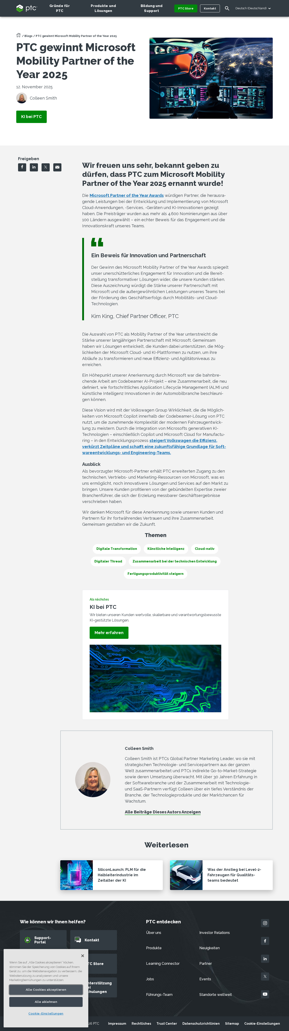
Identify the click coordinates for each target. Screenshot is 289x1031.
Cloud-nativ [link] (204, 549)
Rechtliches (141, 1023)
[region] (46, 988)
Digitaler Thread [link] (108, 561)
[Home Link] (18, 36)
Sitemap (232, 1023)
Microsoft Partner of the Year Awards (127, 195)
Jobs (150, 979)
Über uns (153, 933)
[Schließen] (83, 956)
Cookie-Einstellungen (262, 1023)
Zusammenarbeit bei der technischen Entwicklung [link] (175, 561)
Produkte (154, 948)
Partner (205, 963)
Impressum (117, 1023)
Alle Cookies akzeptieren (46, 989)
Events (205, 979)
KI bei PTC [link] (257, 155)
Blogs (28, 36)
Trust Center (166, 1023)
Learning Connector (162, 963)
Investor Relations (214, 933)
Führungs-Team (159, 994)
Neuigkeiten (209, 948)
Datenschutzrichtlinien (201, 1023)
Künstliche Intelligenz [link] (165, 549)
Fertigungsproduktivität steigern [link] (156, 574)
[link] (31, 117)
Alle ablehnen (46, 1001)
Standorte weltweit (215, 994)
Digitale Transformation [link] (116, 549)
